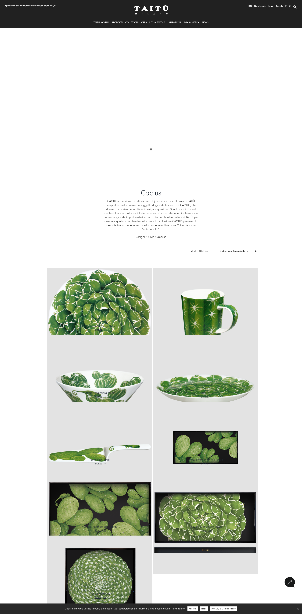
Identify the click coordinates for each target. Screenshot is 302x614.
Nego (204, 609)
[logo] (151, 6)
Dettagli (99, 329)
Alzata (205, 393)
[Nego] (297, 608)
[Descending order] (255, 251)
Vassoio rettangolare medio (205, 526)
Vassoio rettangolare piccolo (205, 459)
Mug (205, 326)
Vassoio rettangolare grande (99, 526)
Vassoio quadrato (99, 593)
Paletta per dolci (99, 459)
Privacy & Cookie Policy (223, 609)
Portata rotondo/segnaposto (99, 326)
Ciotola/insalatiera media (100, 393)
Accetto (192, 609)
